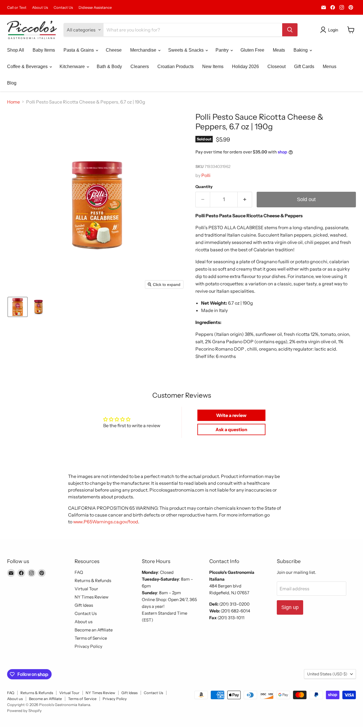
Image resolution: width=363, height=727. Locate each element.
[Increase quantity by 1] (245, 199)
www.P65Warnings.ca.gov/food (105, 521)
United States (327, 674)
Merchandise (143, 50)
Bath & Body (109, 66)
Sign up (290, 607)
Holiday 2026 (245, 66)
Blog (11, 83)
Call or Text (16, 7)
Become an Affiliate (94, 630)
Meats (279, 50)
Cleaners (139, 66)
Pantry (223, 50)
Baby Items (44, 50)
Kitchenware (73, 66)
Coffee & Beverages (28, 66)
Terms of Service (91, 638)
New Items (212, 66)
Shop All (15, 50)
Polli (205, 175)
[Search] (289, 29)
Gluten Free (252, 50)
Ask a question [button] (231, 429)
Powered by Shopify (24, 710)
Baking (301, 50)
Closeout (276, 66)
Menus (329, 66)
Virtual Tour (86, 588)
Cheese (114, 50)
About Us (40, 7)
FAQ (79, 572)
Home (13, 101)
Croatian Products (175, 66)
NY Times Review (92, 597)
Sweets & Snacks (186, 50)
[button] (330, 29)
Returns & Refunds (93, 580)
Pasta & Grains (79, 50)
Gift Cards (304, 66)
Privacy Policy (88, 646)
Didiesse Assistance (95, 7)
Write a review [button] (231, 415)
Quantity (204, 186)
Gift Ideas (84, 605)
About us (83, 621)
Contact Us (63, 7)
